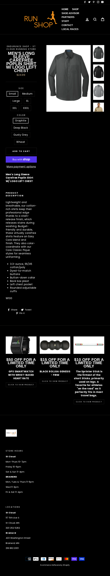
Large (16, 101)
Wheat (20, 142)
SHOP (75, 9)
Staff (65, 21)
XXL (14, 108)
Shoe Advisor (70, 13)
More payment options (21, 166)
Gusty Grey (20, 135)
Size (21, 88)
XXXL (26, 108)
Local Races (70, 29)
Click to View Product (21, 385)
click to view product (89, 402)
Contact (67, 25)
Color (21, 115)
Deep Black (21, 127)
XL (27, 101)
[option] (68, 78)
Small (12, 93)
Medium (27, 93)
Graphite (20, 120)
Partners (68, 17)
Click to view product (55, 381)
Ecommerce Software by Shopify (55, 565)
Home (65, 9)
